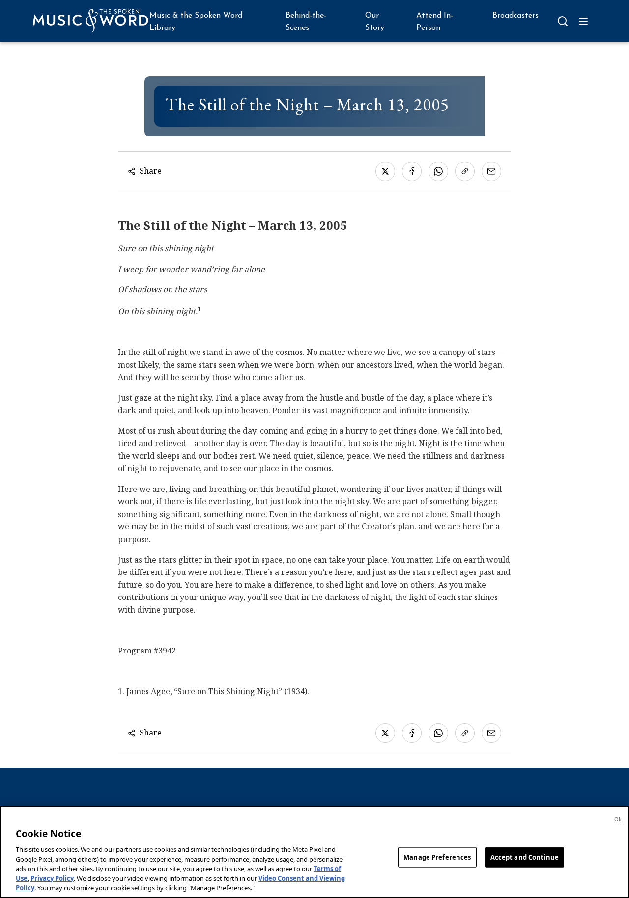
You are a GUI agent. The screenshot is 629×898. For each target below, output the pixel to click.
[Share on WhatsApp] (438, 171)
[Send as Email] (491, 171)
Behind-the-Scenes (306, 22)
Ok (618, 819)
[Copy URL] (465, 171)
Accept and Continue (524, 856)
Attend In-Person (434, 22)
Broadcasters (515, 16)
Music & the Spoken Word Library (195, 22)
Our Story (374, 22)
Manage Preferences (437, 856)
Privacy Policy (52, 878)
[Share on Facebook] (412, 171)
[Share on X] (385, 171)
